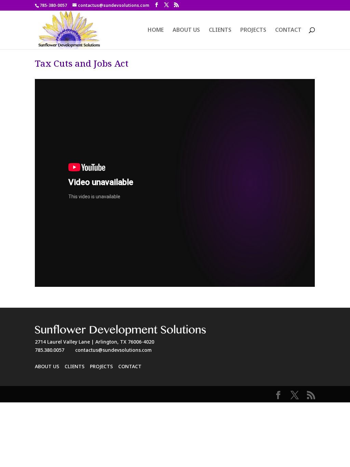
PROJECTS (253, 30)
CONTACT (288, 30)
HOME (156, 30)
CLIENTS (220, 30)
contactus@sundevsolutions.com (113, 350)
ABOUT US (186, 30)
